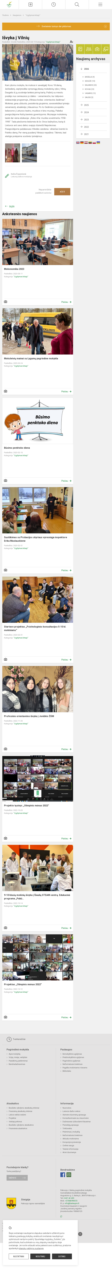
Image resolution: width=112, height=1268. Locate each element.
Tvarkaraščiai (18, 1039)
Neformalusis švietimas (72, 1064)
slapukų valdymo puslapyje (31, 1248)
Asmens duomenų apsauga (74, 1115)
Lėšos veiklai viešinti (17, 1115)
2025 (86, 105)
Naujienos (17, 15)
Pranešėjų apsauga (71, 1125)
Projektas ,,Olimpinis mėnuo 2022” (23, 984)
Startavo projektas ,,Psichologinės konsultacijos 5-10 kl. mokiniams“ (35, 628)
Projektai (12, 1118)
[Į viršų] (80, 1234)
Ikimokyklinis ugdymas (72, 1054)
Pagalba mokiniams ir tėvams (75, 1068)
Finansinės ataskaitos (18, 1128)
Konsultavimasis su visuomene (76, 1118)
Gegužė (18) (90, 81)
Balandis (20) (91, 85)
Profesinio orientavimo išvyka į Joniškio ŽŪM (29, 716)
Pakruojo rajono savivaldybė (33, 1203)
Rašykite (12, 1178)
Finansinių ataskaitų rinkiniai (20, 1111)
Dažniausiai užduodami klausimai (77, 1121)
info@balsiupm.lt (72, 1203)
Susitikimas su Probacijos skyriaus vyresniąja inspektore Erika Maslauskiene (35, 539)
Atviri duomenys (69, 1152)
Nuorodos (67, 1108)
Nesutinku (40, 1256)
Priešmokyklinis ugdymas (73, 1057)
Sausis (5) (89, 97)
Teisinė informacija (70, 1149)
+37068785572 (71, 1201)
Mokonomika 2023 (14, 269)
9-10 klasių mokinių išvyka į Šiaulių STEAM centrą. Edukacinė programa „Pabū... (37, 897)
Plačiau (64, 302)
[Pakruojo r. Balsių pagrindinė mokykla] (9, 4)
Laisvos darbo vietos (71, 1111)
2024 (86, 112)
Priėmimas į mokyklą (71, 1132)
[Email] (68, 1174)
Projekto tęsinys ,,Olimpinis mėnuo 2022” (26, 805)
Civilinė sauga (68, 1145)
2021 (86, 134)
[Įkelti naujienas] (30, 4)
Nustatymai (18, 1256)
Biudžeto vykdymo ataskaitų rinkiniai (24, 1108)
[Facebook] (62, 1174)
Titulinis (5, 15)
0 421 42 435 (69, 1198)
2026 (86, 69)
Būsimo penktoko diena (17, 447)
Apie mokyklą (14, 1054)
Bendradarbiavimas (17, 1064)
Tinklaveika (67, 1128)
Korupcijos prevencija (72, 1142)
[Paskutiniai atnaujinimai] (53, 4)
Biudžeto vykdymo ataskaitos (21, 1125)
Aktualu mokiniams (71, 1139)
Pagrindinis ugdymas (71, 1061)
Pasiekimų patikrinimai (18, 1061)
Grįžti (11, 206)
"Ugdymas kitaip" (33, 15)
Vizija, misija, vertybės (18, 1057)
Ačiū (62, 191)
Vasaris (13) (90, 93)
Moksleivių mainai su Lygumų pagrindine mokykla (31, 358)
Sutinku (61, 1256)
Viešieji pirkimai (15, 1121)
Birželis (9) (90, 77)
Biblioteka (67, 1071)
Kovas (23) (89, 89)
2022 (86, 127)
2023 (86, 120)
